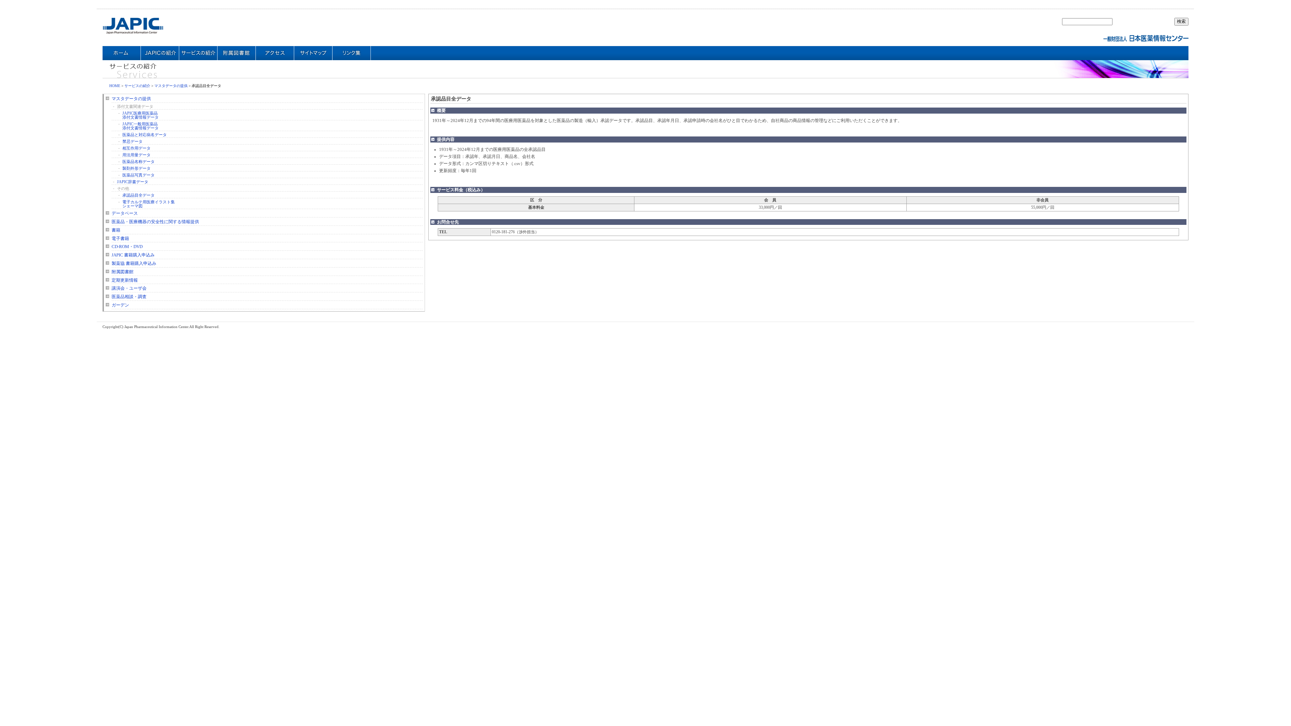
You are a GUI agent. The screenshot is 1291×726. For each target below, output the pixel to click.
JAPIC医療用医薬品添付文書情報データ (140, 115)
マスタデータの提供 (171, 86)
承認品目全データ (138, 195)
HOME (114, 86)
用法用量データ (136, 155)
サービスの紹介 (137, 86)
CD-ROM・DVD (127, 246)
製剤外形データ (136, 168)
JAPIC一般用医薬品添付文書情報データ (140, 126)
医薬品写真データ (138, 175)
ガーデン (120, 305)
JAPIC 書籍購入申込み (133, 255)
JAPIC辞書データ (132, 181)
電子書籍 (120, 238)
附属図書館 (122, 272)
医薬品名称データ (138, 161)
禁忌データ (132, 141)
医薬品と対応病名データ (144, 134)
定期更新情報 (125, 280)
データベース (125, 213)
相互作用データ (136, 148)
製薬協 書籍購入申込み (134, 263)
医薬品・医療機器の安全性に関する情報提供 (155, 221)
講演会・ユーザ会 (129, 288)
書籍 (116, 230)
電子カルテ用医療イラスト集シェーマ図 (148, 204)
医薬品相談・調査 (129, 296)
